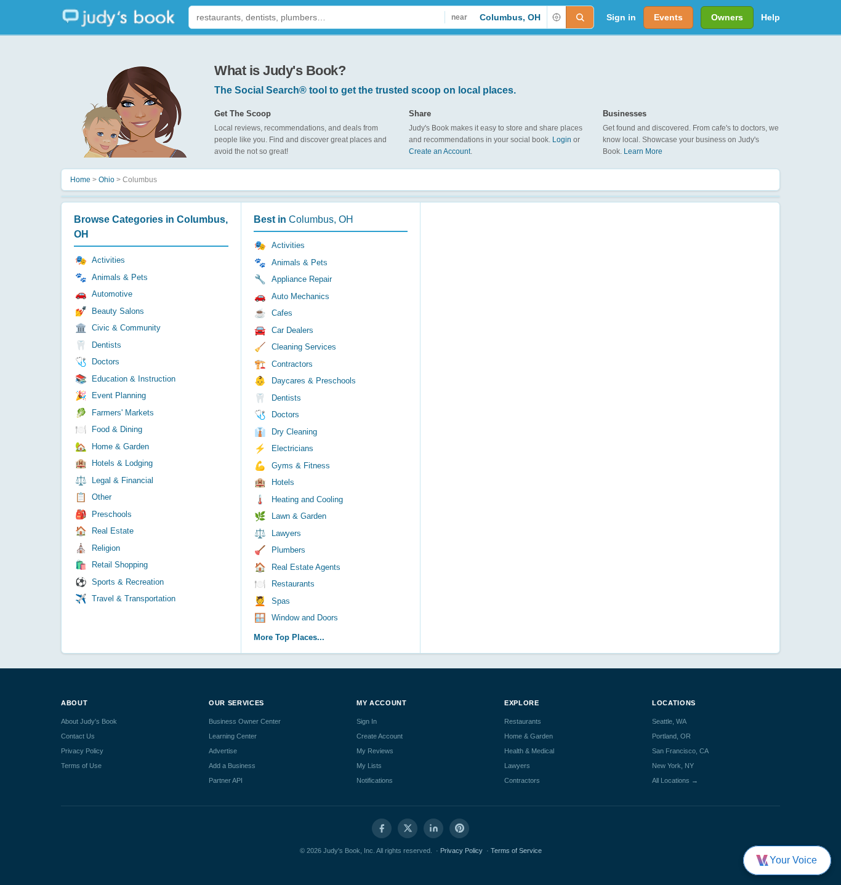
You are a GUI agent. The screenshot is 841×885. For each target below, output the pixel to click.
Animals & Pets (120, 277)
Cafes (282, 313)
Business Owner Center (245, 721)
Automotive (112, 293)
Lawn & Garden (299, 516)
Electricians (292, 448)
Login (561, 139)
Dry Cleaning (294, 431)
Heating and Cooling (307, 499)
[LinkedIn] (433, 828)
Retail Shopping (120, 564)
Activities (108, 260)
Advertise (223, 751)
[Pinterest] (459, 828)
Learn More (643, 151)
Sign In (366, 721)
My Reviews (374, 751)
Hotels (283, 482)
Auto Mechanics (300, 296)
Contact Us (78, 736)
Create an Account (439, 151)
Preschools (112, 514)
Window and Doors (305, 617)
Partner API (226, 780)
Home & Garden (120, 446)
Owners (727, 17)
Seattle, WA (669, 721)
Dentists (106, 345)
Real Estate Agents (306, 567)
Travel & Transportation (133, 598)
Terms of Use (81, 765)
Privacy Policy (82, 751)
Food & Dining (117, 429)
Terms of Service (516, 850)
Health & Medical (529, 751)
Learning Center (233, 736)
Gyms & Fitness (301, 465)
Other (101, 497)
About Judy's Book (89, 721)
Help (770, 17)
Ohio (107, 179)
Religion (106, 548)
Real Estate (113, 530)
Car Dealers (292, 330)
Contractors (292, 364)
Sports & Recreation (128, 582)
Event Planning (119, 395)
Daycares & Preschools (314, 380)
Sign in (621, 17)
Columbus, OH (510, 17)
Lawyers (286, 533)
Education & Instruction (133, 378)
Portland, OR (671, 736)
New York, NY (673, 765)
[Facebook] (382, 828)
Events (668, 17)
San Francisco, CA (680, 751)
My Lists (369, 765)
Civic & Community (126, 327)
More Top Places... (289, 637)
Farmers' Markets (123, 412)
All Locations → (675, 780)
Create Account (379, 736)
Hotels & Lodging (122, 463)
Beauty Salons (118, 311)
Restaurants (293, 583)
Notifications (374, 780)
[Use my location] (556, 17)
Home (80, 179)
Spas (281, 601)
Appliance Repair (302, 279)
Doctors (105, 361)
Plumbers (288, 550)
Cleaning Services (304, 346)
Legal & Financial (122, 480)
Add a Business (232, 765)
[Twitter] (407, 828)
